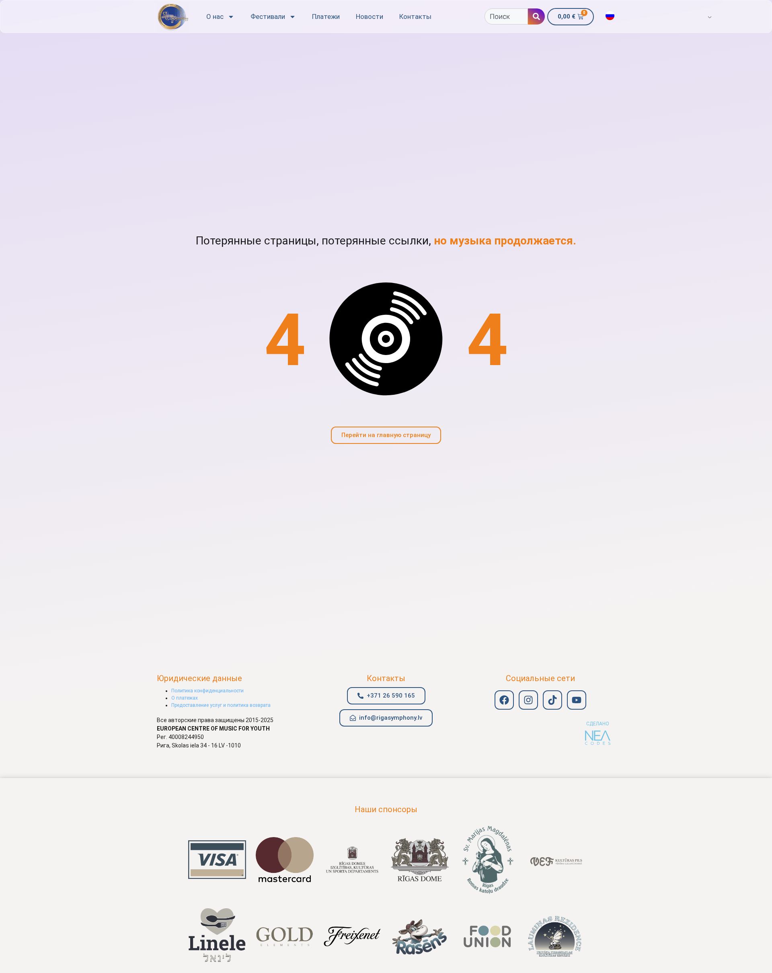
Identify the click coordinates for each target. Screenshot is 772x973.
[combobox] (506, 16)
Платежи (326, 16)
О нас (215, 16)
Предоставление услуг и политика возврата (221, 705)
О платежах (184, 698)
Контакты (415, 16)
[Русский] (610, 16)
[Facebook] (504, 700)
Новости (369, 16)
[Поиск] (536, 16)
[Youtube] (576, 700)
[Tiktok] (552, 700)
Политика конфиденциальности (207, 691)
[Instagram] (528, 700)
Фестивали (267, 16)
